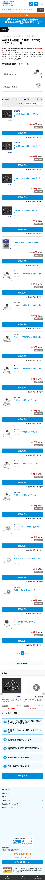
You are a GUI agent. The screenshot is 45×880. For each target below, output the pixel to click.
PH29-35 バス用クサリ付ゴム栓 (26, 463)
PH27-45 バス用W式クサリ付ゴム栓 (27, 274)
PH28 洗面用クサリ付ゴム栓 (24, 622)
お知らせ (4, 29)
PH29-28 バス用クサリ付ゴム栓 (26, 495)
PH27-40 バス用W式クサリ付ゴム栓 (27, 305)
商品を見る (22, 133)
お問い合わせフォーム (36, 4)
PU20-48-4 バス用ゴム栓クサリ (25, 590)
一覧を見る (22, 776)
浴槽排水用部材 (31, 36)
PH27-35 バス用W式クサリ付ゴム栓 (27, 337)
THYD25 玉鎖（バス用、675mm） (27, 242)
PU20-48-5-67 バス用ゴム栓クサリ (27, 527)
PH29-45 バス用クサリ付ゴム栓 (26, 400)
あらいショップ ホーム (8, 36)
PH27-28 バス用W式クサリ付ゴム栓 (27, 368)
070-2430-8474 (22, 854)
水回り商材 (21, 36)
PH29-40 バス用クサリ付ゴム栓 (26, 432)
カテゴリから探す (30, 15)
